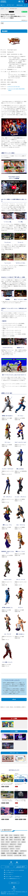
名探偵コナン (21, 853)
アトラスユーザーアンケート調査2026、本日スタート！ (20, 784)
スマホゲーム (16, 835)
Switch (11, 839)
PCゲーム (3, 786)
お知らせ (16, 786)
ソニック (17, 848)
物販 (23, 839)
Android (2, 837)
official (14, 699)
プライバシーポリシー (9, 874)
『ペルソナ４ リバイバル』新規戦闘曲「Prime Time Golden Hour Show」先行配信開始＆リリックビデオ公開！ (7, 784)
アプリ (22, 835)
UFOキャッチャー (4, 844)
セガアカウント (23, 850)
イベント (25, 819)
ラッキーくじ (3, 846)
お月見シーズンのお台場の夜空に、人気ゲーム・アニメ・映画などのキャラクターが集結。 (20, 800)
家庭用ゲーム (7, 786)
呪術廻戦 (3, 853)
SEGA (6, 835)
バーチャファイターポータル (13, 86)
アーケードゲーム (17, 839)
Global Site (14, 882)
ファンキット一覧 (17, 855)
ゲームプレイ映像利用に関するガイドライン (12, 878)
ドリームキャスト (4, 848)
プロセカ (19, 844)
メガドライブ (10, 846)
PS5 (7, 839)
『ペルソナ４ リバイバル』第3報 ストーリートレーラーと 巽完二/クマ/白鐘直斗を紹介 (7, 817)
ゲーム (7, 8)
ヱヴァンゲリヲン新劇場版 (12, 853)
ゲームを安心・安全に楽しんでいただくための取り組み (14, 870)
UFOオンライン (13, 844)
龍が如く (16, 850)
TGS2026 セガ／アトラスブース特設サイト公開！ (21, 817)
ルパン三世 (3, 855)
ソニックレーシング (5, 850)
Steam (2, 839)
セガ (2, 835)
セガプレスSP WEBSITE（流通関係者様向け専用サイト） (21, 867)
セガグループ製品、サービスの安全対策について (13, 876)
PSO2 (12, 850)
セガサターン (17, 846)
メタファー (12, 848)
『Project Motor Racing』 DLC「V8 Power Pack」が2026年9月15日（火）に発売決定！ (6, 800)
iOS (7, 837)
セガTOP (2, 8)
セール (24, 855)
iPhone (11, 837)
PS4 (2, 23)
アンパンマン (10, 855)
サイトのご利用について (9, 872)
